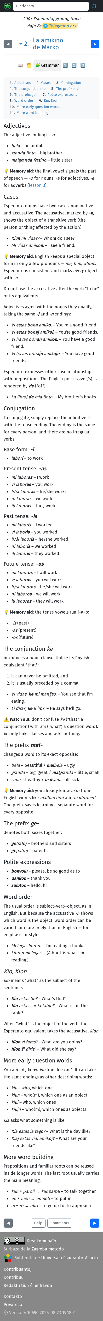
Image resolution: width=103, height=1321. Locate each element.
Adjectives (22, 83)
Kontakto (13, 1296)
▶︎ (95, 44)
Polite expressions (62, 94)
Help (38, 1223)
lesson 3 (37, 185)
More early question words (38, 107)
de (36, 47)
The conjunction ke (30, 88)
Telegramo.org (62, 26)
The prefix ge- (25, 94)
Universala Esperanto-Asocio (69, 1257)
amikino (52, 40)
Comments (60, 1223)
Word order (23, 100)
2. (26, 43)
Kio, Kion (51, 100)
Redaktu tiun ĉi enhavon (28, 1285)
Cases (46, 83)
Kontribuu (13, 1277)
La (36, 40)
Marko (50, 47)
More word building (33, 113)
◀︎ (7, 44)
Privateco (13, 1304)
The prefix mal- (68, 88)
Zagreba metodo (48, 1249)
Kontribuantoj (18, 1269)
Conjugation (71, 83)
